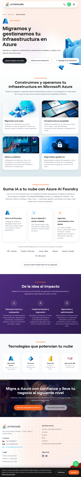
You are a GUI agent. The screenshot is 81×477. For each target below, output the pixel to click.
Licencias (45, 432)
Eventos (44, 435)
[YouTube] (46, 456)
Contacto (45, 441)
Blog (43, 438)
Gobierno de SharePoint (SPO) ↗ (52, 429)
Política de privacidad (8, 474)
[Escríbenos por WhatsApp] (69, 4)
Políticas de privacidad (10, 456)
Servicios (11, 14)
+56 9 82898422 (11, 441)
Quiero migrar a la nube (14, 60)
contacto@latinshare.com (13, 447)
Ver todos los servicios (55, 407)
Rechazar (61, 472)
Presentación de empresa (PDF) (51, 444)
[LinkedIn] (43, 456)
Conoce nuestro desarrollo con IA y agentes (40, 265)
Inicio (4, 14)
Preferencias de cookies (10, 462)
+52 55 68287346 (11, 444)
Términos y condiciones (10, 459)
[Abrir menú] (74, 4)
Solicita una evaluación (40, 60)
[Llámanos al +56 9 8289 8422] (64, 4)
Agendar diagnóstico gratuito (28, 407)
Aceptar (74, 472)
